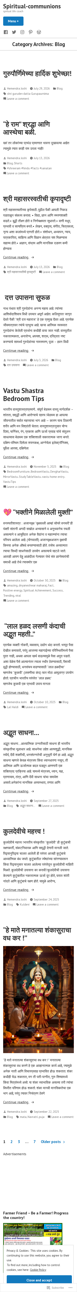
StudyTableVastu (30, 477)
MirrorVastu (10, 477)
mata (23, 1117)
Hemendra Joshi (17, 88)
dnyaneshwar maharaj (33, 585)
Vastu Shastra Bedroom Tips (23, 394)
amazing (12, 585)
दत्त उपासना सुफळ (26, 297)
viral (18, 595)
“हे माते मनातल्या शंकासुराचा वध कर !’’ (37, 933)
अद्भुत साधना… (21, 732)
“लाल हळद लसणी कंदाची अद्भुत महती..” (34, 629)
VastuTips (9, 482)
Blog (60, 88)
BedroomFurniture (18, 471)
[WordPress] (38, 32)
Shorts (18, 163)
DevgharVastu (59, 471)
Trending (8, 595)
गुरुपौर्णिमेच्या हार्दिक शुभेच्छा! (37, 73)
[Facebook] (6, 32)
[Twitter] (14, 32)
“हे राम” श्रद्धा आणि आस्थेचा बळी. (26, 127)
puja (41, 1117)
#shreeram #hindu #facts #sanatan (29, 168)
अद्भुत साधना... (27, 806)
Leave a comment (18, 99)
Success (58, 590)
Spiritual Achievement (37, 590)
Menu (15, 21)
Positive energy (12, 590)
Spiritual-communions (32, 6)
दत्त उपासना (13, 365)
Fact (51, 585)
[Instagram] (22, 32)
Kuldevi (24, 904)
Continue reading (16, 257)
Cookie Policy (38, 1270)
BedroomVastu (40, 471)
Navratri (33, 1117)
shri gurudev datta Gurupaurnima (28, 94)
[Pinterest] (30, 32)
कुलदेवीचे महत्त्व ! (24, 831)
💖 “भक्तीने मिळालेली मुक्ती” (38, 512)
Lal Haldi (12, 707)
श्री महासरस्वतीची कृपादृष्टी (37, 198)
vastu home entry (53, 477)
